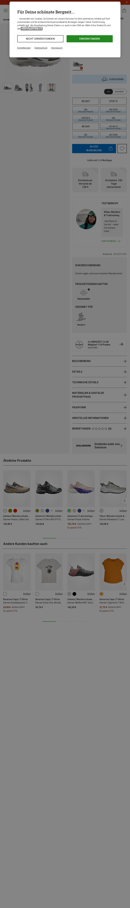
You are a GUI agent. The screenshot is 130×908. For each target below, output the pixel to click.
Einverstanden (89, 38)
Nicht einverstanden (40, 38)
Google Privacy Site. (31, 28)
